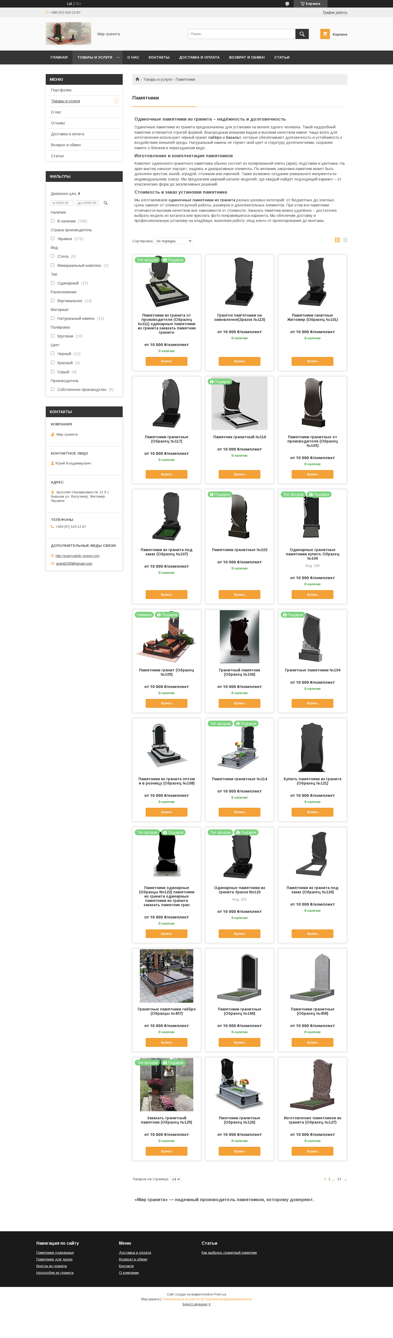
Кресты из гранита (51, 1266)
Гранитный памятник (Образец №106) (239, 672)
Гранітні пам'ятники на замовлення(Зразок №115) (239, 317)
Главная (59, 57)
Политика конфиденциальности (227, 1299)
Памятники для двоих (54, 1259)
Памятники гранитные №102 (239, 550)
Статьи (282, 57)
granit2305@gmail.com (74, 564)
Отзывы (58, 123)
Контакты (159, 57)
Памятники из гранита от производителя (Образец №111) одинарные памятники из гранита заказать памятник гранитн (167, 323)
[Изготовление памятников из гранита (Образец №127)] (313, 1084)
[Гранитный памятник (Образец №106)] (240, 636)
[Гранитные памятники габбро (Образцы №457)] (167, 975)
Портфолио (61, 90)
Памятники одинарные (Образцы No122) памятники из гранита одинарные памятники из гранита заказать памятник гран (166, 896)
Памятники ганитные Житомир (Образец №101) (312, 317)
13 (339, 1179)
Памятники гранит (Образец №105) (166, 672)
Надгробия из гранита (55, 1273)
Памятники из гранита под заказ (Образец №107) (166, 552)
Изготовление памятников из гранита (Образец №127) (312, 1120)
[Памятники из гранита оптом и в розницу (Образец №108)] (167, 745)
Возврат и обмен (247, 57)
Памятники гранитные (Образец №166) (239, 1011)
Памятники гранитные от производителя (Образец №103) (312, 441)
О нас (133, 57)
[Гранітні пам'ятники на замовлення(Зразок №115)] (240, 281)
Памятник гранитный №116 (239, 437)
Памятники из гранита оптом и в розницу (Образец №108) (166, 781)
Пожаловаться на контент (181, 1299)
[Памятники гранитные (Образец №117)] (167, 403)
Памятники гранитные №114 (239, 779)
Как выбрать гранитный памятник (229, 1253)
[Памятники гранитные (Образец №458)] (313, 975)
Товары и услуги (94, 57)
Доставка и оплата (199, 57)
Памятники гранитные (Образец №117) (166, 439)
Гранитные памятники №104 (312, 670)
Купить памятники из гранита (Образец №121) (312, 781)
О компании (129, 1273)
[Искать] (302, 34)
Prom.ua (220, 1294)
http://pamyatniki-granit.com (77, 556)
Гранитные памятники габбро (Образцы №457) (167, 1011)
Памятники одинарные (55, 1253)
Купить (166, 361)
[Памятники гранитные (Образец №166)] (240, 975)
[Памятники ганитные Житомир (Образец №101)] (313, 281)
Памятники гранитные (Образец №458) (312, 1011)
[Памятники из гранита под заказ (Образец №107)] (167, 516)
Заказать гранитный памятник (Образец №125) (166, 1120)
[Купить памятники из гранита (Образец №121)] (313, 745)
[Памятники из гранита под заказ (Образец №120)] (313, 854)
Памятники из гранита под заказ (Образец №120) (312, 890)
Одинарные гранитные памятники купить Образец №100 (313, 554)
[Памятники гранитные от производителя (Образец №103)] (313, 403)
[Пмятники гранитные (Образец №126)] (240, 1084)
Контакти (126, 1266)
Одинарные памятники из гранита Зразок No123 (239, 890)
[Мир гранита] (68, 43)
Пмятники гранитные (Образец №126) (239, 1120)
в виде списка (344, 241)
